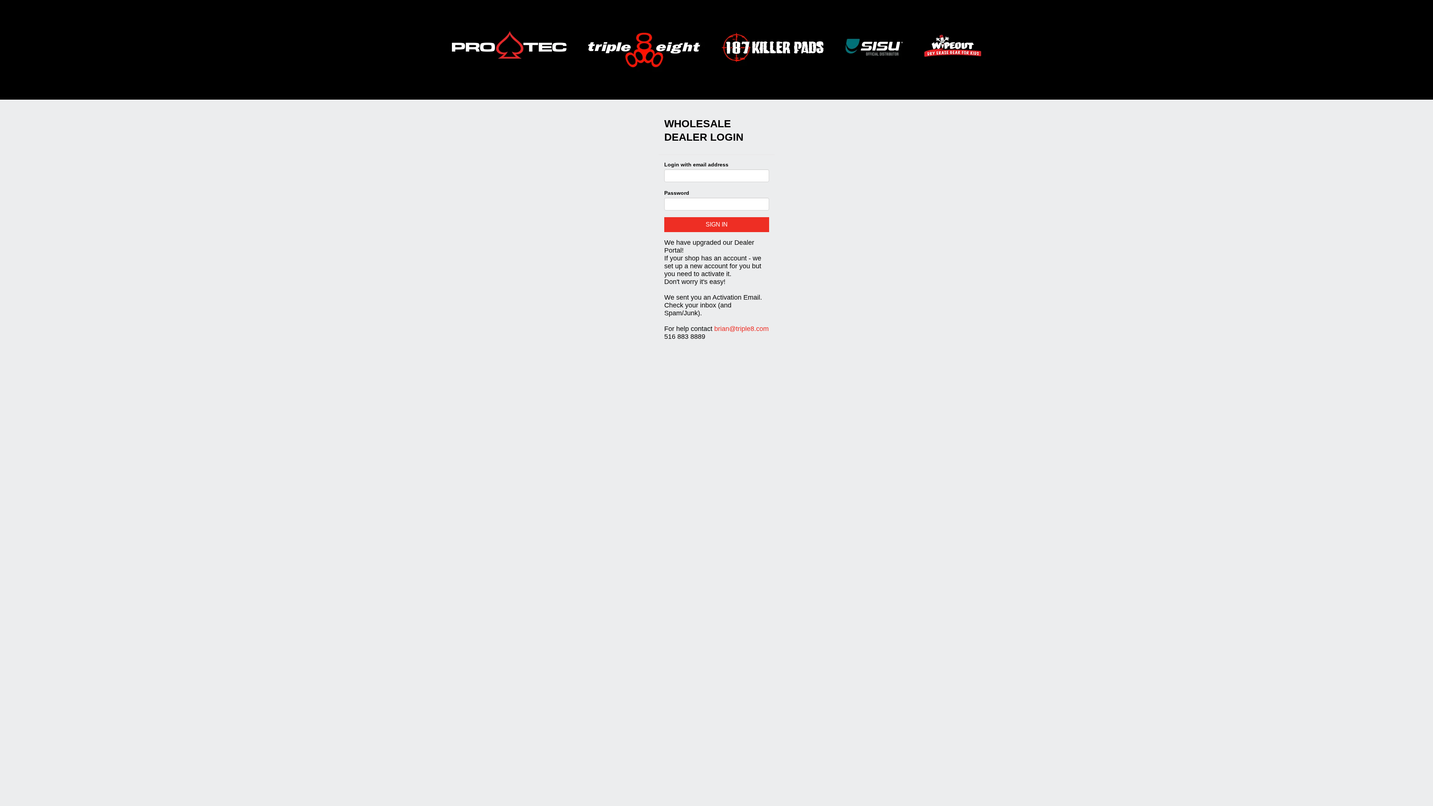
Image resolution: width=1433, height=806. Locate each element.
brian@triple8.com (741, 328)
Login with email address (696, 165)
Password (676, 193)
